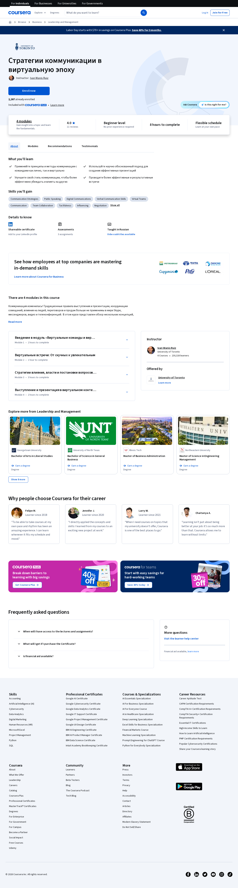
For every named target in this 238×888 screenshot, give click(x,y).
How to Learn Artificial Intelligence (197, 733)
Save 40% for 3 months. (147, 30)
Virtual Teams (139, 199)
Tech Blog (71, 796)
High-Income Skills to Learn (193, 728)
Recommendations (60, 146)
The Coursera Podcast (77, 790)
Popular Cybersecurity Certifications (198, 744)
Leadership (15, 780)
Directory (127, 811)
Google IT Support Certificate (81, 714)
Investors (127, 775)
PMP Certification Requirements (196, 738)
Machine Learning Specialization (139, 735)
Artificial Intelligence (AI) (21, 704)
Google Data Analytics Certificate (83, 709)
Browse (22, 22)
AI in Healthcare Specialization (138, 714)
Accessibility (129, 796)
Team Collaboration (43, 205)
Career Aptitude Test (190, 698)
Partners (70, 775)
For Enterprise (16, 816)
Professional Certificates (22, 801)
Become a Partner (18, 832)
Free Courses (16, 843)
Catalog (13, 790)
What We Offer (16, 775)
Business (37, 22)
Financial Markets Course (135, 730)
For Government (17, 822)
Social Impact (16, 837)
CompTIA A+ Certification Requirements (200, 709)
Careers (13, 785)
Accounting (15, 698)
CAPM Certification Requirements (196, 704)
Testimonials (90, 146)
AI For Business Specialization (137, 704)
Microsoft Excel (17, 730)
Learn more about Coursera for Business (39, 277)
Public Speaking (52, 199)
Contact (126, 801)
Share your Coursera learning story (197, 749)
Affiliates (127, 816)
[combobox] (98, 13)
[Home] (10, 22)
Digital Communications (79, 199)
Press (125, 769)
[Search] (144, 13)
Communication (19, 205)
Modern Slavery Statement (136, 822)
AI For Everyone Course (134, 709)
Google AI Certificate (77, 698)
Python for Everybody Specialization (141, 745)
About (14, 146)
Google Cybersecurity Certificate (83, 704)
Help (124, 790)
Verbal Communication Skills (111, 199)
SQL (11, 745)
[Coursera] (19, 13)
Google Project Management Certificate (87, 719)
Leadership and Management (63, 22)
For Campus (15, 827)
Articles (126, 806)
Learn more (57, 105)
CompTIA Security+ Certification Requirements (196, 716)
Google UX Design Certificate (81, 724)
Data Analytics (16, 714)
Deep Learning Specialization (137, 719)
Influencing (83, 205)
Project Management (20, 735)
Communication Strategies (24, 199)
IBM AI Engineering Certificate (81, 730)
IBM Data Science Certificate (80, 740)
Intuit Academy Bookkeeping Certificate (87, 745)
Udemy (12, 848)
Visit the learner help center (181, 639)
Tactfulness (65, 205)
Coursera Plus (16, 796)
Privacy (126, 785)
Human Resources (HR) (21, 724)
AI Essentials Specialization (136, 698)
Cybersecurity (16, 709)
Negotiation (100, 205)
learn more (193, 651)
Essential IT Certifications (192, 723)
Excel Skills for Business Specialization (142, 724)
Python (12, 740)
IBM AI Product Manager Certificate (84, 735)
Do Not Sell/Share (131, 827)
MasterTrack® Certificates (22, 806)
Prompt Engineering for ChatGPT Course (143, 740)
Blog (68, 785)
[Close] (224, 30)
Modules (33, 146)
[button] (55, 13)
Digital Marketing (17, 719)
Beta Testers (73, 780)
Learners (70, 769)
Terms (125, 780)
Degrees (13, 811)
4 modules (24, 121)
